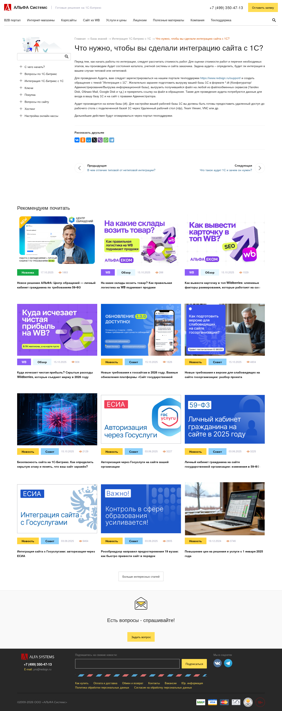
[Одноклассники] (82, 139)
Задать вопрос (141, 637)
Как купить (82, 683)
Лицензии (140, 20)
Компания (197, 20)
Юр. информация (192, 683)
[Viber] (100, 139)
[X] (94, 139)
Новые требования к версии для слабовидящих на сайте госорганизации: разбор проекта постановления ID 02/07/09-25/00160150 (222, 376)
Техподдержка (221, 20)
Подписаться (194, 664)
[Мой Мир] (88, 139)
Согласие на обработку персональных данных (163, 687)
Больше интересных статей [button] (141, 576)
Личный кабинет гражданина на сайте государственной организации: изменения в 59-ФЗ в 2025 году (223, 466)
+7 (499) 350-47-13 (226, 7)
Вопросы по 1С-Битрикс (41, 74)
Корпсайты (69, 20)
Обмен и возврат (132, 683)
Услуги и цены (116, 20)
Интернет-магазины (41, 20)
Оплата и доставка (105, 683)
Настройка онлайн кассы (41, 116)
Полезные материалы (168, 20)
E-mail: (37, 669)
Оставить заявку (263, 7)
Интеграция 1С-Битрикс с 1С (44, 81)
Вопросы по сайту (37, 102)
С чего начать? (35, 67)
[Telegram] (111, 139)
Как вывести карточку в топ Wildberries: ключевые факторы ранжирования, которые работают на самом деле (224, 287)
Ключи (29, 88)
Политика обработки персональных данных (102, 687)
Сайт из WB (91, 20)
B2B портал (12, 20)
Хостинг (30, 109)
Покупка (30, 94)
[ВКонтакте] (77, 139)
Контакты (154, 683)
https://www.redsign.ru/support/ (220, 78)
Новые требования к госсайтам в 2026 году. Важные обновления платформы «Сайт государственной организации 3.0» (139, 376)
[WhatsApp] (105, 139)
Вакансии (171, 683)
